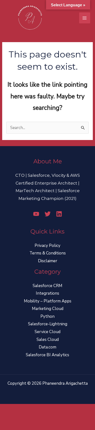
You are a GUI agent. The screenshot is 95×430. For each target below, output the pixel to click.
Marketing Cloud (47, 308)
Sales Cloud (48, 339)
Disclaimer (47, 261)
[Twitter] (48, 214)
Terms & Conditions (47, 253)
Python (47, 316)
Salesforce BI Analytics (47, 355)
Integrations (47, 293)
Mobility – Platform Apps (47, 301)
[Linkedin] (59, 214)
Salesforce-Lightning (47, 324)
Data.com (47, 347)
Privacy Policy (47, 245)
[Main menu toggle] (84, 18)
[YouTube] (36, 214)
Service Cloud (47, 332)
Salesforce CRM (47, 286)
